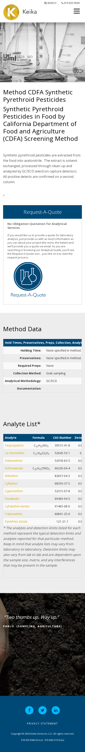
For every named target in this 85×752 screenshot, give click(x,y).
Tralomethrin (13, 514)
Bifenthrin (11, 476)
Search (51, 3)
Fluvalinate (12, 499)
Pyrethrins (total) (16, 521)
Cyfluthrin (11, 483)
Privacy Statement (42, 723)
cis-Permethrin (14, 453)
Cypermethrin (14, 491)
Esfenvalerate (14, 468)
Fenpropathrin (14, 445)
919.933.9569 (71, 3)
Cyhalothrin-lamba (17, 506)
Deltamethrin (13, 461)
